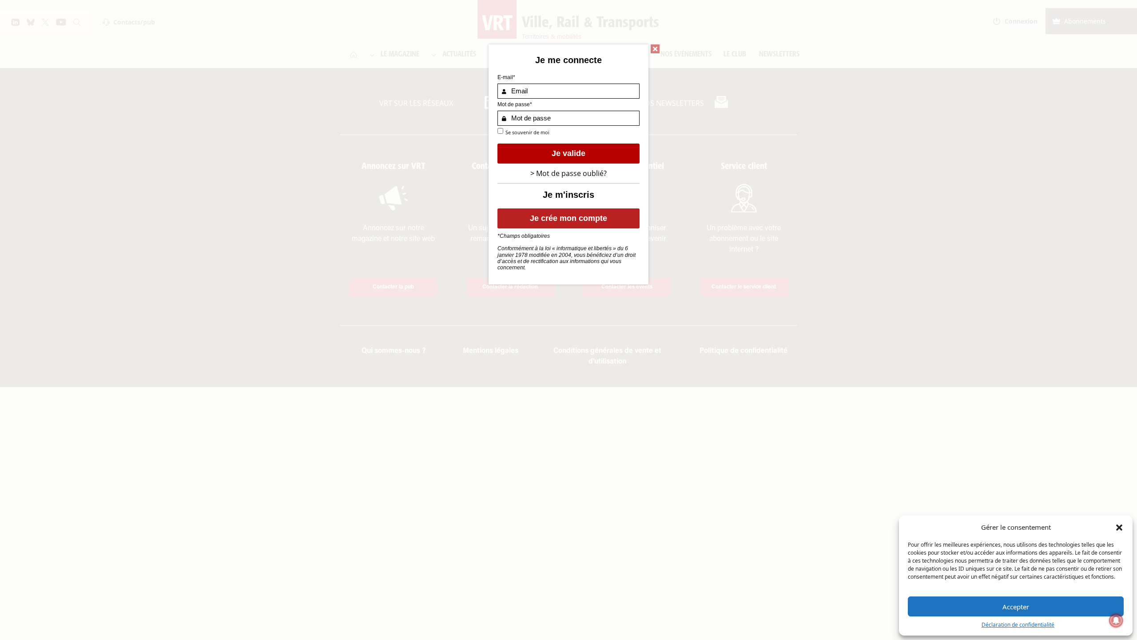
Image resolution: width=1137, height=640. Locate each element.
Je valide (568, 153)
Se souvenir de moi (527, 132)
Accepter (1015, 606)
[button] (1119, 527)
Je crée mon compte (568, 218)
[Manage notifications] (1116, 620)
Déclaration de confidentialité (1018, 624)
